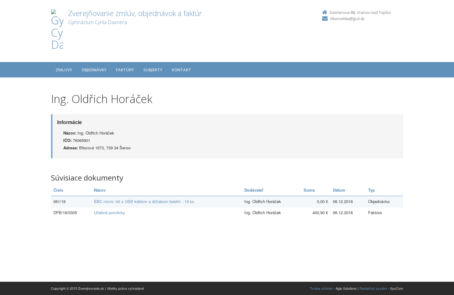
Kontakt (181, 70)
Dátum (339, 190)
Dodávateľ (253, 190)
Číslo (58, 190)
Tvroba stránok (321, 288)
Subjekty (152, 70)
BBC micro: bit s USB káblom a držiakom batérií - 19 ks (144, 201)
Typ (371, 190)
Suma (309, 190)
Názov (100, 190)
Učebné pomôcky (109, 212)
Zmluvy (64, 70)
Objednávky (94, 70)
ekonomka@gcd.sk (347, 18)
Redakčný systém (373, 288)
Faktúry (125, 70)
